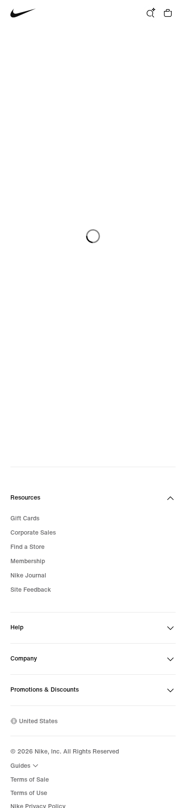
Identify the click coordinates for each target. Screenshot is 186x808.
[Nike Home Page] (23, 13)
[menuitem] (25, 765)
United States (38, 721)
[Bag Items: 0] (168, 13)
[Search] (150, 13)
